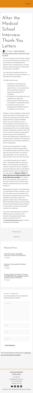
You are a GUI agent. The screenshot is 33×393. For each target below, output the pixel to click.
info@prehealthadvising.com (13, 220)
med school (21, 53)
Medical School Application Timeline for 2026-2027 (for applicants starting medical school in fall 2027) (16, 276)
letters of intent (13, 53)
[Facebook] (15, 386)
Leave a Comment (19, 51)
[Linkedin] (21, 386)
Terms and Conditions (16, 372)
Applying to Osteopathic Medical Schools (15, 264)
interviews (5, 53)
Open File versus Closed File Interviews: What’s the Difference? (15, 254)
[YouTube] (12, 386)
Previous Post (16, 231)
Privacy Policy (16, 374)
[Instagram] (18, 386)
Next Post (16, 236)
